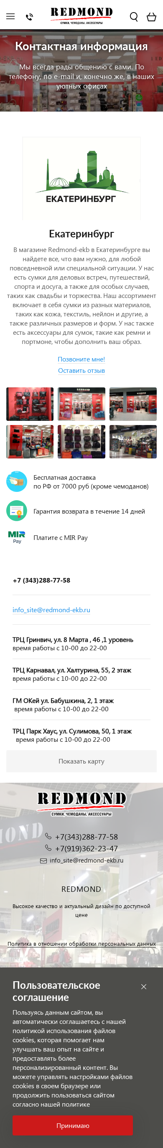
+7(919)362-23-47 (86, 848)
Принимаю (72, 1125)
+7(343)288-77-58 (86, 836)
